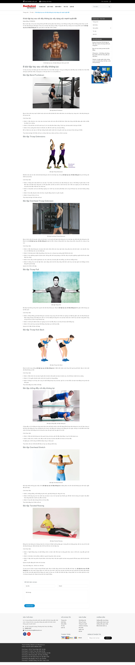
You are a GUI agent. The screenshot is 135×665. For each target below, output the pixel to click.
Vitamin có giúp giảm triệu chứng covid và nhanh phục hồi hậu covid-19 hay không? (101, 61)
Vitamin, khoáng (83, 625)
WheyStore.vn (41, 644)
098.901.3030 (38, 646)
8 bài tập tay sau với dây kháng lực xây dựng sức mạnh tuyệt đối (50, 18)
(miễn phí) (31, 1)
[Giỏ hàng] (111, 1)
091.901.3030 (29, 646)
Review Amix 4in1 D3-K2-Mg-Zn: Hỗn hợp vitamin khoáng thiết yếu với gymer (101, 44)
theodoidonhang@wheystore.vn (33, 630)
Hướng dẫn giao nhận (102, 624)
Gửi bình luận (29, 605)
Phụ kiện (81, 627)
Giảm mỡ (81, 629)
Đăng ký (108, 638)
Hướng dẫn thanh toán (103, 622)
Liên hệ (95, 34)
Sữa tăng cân (82, 620)
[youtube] (29, 634)
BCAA (80, 631)
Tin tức (94, 31)
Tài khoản (104, 1)
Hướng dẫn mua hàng (102, 620)
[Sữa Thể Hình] (63, 637)
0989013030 (28, 628)
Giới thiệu (95, 25)
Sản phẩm (95, 28)
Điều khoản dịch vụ (102, 625)
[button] (109, 6)
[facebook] (24, 634)
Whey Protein (82, 622)
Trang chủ (95, 22)
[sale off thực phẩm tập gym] (102, 74)
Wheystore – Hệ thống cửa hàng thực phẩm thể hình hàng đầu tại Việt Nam (100, 54)
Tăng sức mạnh (83, 624)
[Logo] (29, 6)
